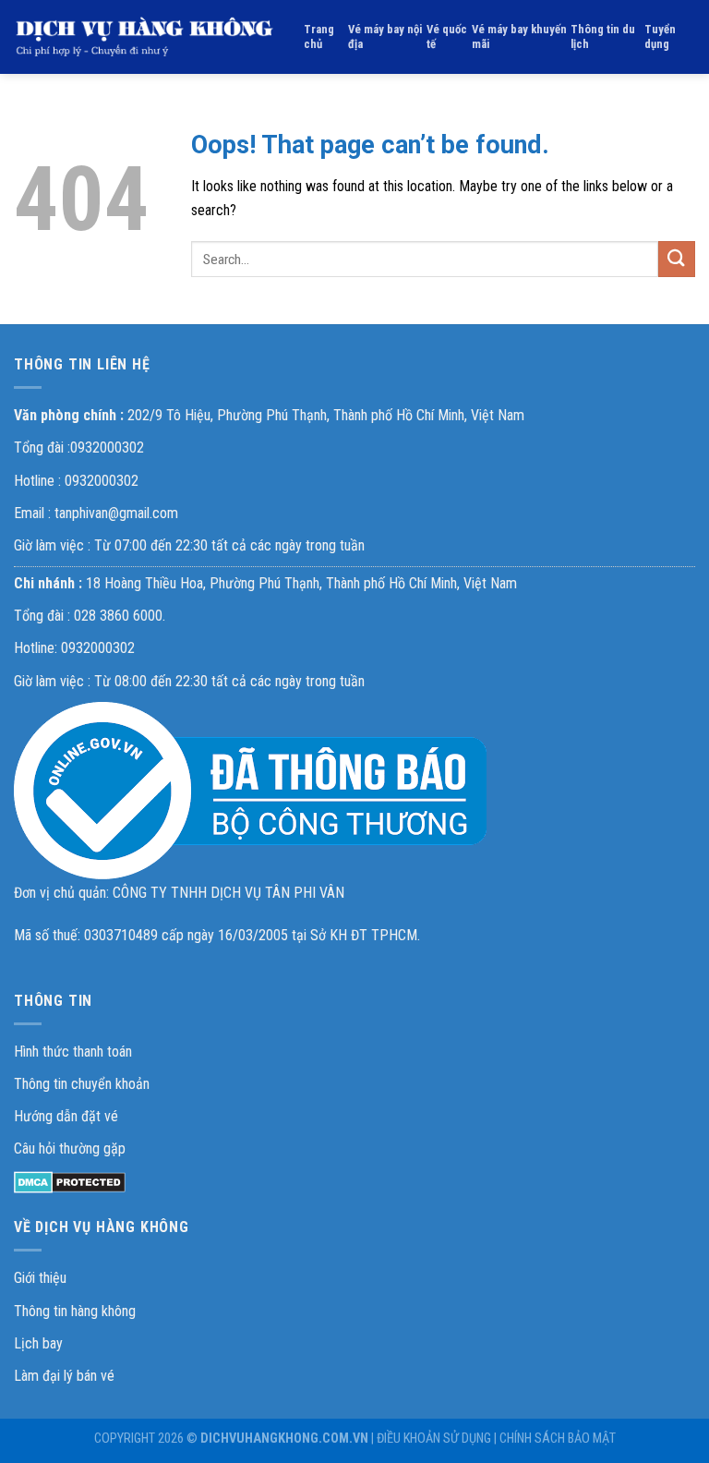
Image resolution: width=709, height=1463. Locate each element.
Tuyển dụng (660, 36)
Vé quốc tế (447, 36)
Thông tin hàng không (75, 1311)
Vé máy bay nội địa (385, 36)
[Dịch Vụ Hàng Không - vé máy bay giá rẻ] (145, 37)
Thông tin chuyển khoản (82, 1084)
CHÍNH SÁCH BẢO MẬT (557, 1438)
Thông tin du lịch (603, 36)
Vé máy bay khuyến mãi (519, 36)
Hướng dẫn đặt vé (66, 1116)
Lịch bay (38, 1343)
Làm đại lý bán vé (64, 1375)
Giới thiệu (40, 1278)
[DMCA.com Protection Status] (70, 1181)
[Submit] (676, 259)
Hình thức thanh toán (73, 1051)
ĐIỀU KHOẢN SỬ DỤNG (434, 1438)
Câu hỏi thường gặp (70, 1148)
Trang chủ (319, 36)
